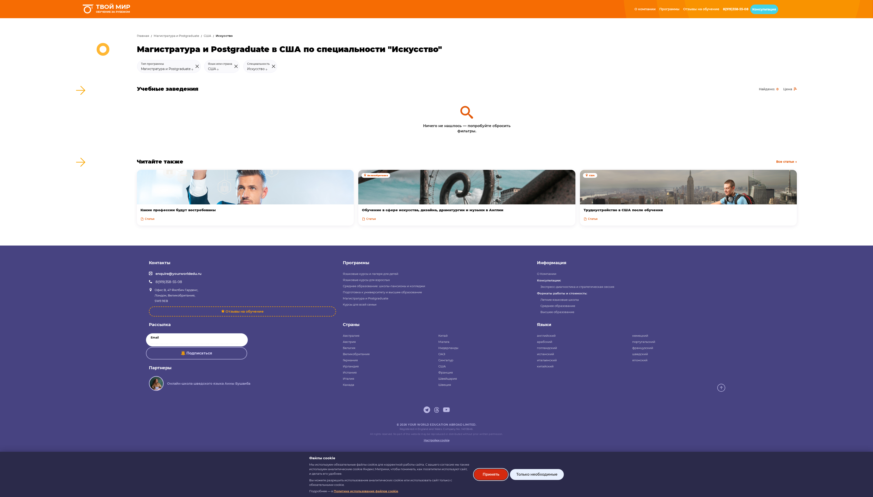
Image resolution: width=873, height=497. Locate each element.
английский (546, 335)
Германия (350, 360)
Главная (143, 36)
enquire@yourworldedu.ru (178, 273)
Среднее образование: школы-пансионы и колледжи (384, 286)
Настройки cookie (436, 440)
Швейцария (447, 378)
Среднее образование (557, 306)
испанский (545, 354)
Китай (443, 335)
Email (155, 337)
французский (642, 348)
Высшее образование (557, 312)
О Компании (546, 274)
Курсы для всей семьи (359, 304)
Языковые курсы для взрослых (366, 280)
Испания (350, 372)
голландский (547, 348)
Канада (348, 385)
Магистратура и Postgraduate (176, 36)
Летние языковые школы (559, 299)
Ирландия (351, 366)
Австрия (349, 342)
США (207, 36)
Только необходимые (536, 474)
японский (639, 360)
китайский (545, 366)
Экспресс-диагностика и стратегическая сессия (577, 287)
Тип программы (152, 63)
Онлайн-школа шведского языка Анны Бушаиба (208, 384)
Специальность (258, 63)
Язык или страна (220, 63)
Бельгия (349, 348)
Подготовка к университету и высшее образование (382, 292)
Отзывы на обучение (245, 311)
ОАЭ (441, 354)
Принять (491, 474)
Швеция (444, 385)
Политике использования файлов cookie (366, 491)
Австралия (351, 335)
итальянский (547, 360)
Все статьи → (786, 162)
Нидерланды (448, 348)
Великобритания (356, 354)
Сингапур (445, 360)
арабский (544, 342)
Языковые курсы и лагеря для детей (370, 274)
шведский (640, 354)
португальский (643, 342)
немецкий (640, 335)
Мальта (443, 342)
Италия (348, 378)
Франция (445, 372)
